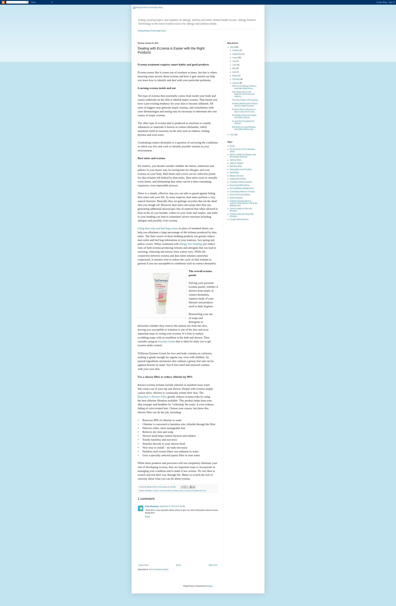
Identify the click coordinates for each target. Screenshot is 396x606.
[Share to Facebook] (191, 487)
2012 (232, 135)
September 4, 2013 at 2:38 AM (172, 506)
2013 (232, 47)
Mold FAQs (234, 172)
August (235, 57)
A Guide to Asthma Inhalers (241, 182)
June (234, 65)
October (235, 50)
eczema (156, 490)
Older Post (213, 565)
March (235, 76)
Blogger (209, 586)
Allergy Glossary (236, 176)
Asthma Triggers (236, 163)
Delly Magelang (152, 506)
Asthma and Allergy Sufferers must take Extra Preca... (244, 87)
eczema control (165, 490)
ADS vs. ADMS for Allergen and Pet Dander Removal (243, 156)
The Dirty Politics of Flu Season (245, 100)
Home (178, 565)
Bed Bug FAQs (236, 166)
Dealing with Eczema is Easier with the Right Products (245, 104)
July (234, 61)
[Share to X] (188, 487)
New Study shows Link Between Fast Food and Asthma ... (243, 94)
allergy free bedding (190, 243)
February (236, 79)
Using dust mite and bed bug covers (158, 228)
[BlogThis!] (185, 487)
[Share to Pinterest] (194, 487)
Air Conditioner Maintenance (242, 188)
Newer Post (143, 565)
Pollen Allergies (236, 198)
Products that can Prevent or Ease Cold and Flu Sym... (244, 110)
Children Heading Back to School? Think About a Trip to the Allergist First (243, 203)
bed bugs (148, 490)
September (237, 54)
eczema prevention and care (195, 490)
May (234, 68)
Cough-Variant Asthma (239, 219)
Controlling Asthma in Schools (242, 191)
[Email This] (182, 487)
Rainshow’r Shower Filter (152, 396)
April (234, 72)
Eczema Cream (166, 341)
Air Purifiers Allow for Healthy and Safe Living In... (244, 116)
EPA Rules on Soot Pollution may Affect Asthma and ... (244, 128)
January (236, 83)
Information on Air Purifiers (241, 169)
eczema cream (177, 490)
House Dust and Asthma (240, 195)
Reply (147, 517)
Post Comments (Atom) (158, 569)
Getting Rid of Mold (238, 179)
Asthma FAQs (235, 160)
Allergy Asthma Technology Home (152, 31)
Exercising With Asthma (239, 185)
